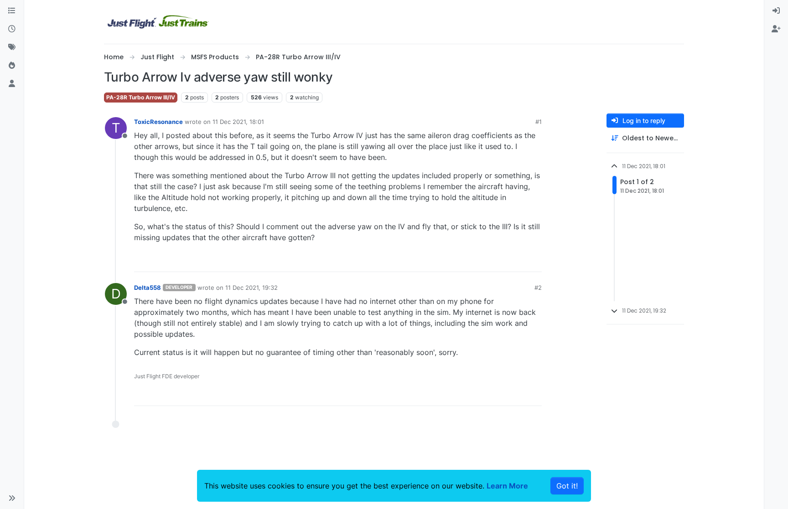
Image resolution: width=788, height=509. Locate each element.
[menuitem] (776, 11)
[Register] (776, 29)
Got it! (567, 485)
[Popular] (12, 65)
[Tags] (12, 47)
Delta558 (147, 287)
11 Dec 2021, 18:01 (238, 121)
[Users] (12, 84)
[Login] (776, 11)
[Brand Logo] (158, 22)
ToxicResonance (158, 121)
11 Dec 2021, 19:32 (251, 287)
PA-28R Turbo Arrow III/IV (140, 97)
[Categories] (12, 11)
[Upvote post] (518, 261)
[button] (12, 498)
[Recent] (12, 29)
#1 (538, 121)
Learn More (507, 485)
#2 (538, 287)
